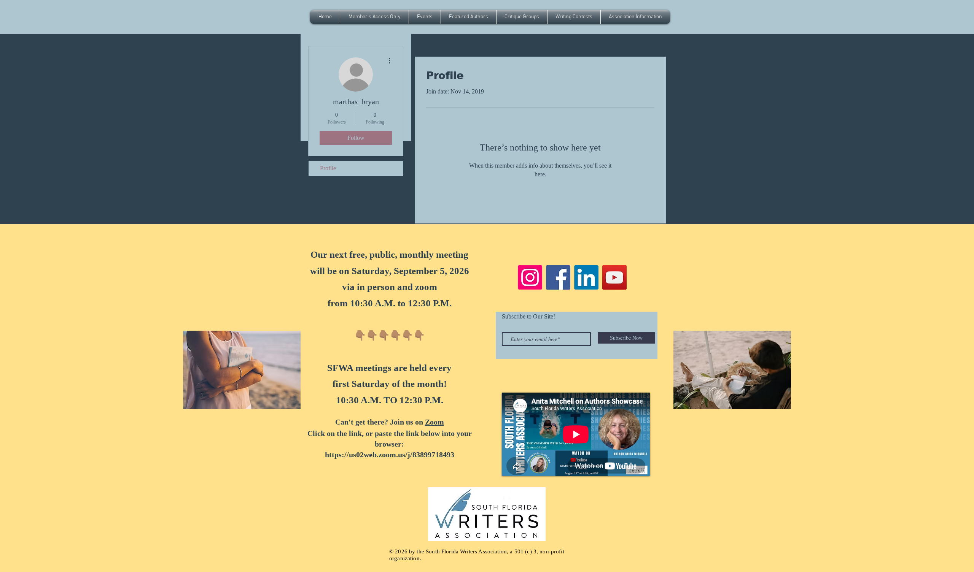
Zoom (434, 422)
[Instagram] (530, 277)
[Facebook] (558, 277)
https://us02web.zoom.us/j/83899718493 (389, 454)
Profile (328, 168)
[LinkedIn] (586, 277)
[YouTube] (614, 277)
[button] (425, 17)
